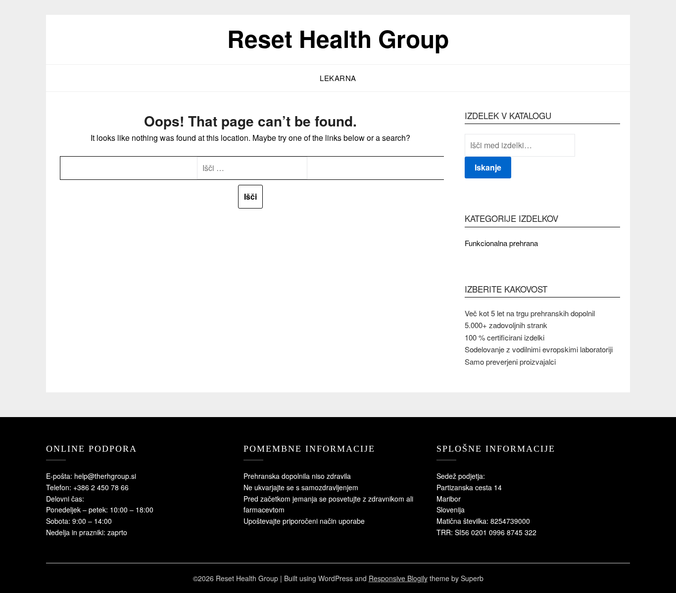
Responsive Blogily (398, 578)
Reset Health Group (338, 38)
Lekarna (338, 78)
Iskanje (488, 167)
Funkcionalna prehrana (501, 243)
